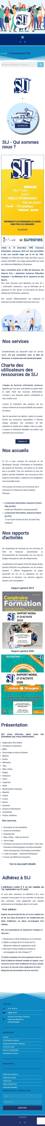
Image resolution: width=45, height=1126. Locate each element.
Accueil (4, 53)
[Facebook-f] (20, 42)
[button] (20, 98)
